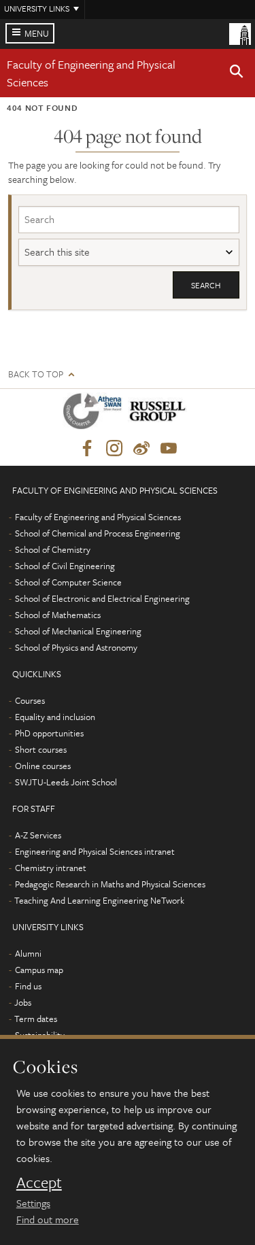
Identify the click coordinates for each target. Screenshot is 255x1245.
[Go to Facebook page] (87, 449)
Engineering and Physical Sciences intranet (95, 851)
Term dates (35, 1018)
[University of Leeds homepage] (240, 33)
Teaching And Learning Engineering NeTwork (99, 900)
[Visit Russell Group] (160, 413)
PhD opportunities (49, 733)
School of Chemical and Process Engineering (97, 533)
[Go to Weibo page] (141, 449)
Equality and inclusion (55, 716)
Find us (28, 986)
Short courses (41, 749)
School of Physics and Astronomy (76, 647)
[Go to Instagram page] (114, 449)
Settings (33, 1202)
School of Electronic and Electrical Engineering (102, 598)
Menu (36, 33)
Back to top (35, 374)
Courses (30, 700)
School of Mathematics (58, 614)
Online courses (43, 765)
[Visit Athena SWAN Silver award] (95, 413)
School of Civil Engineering (65, 566)
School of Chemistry (52, 549)
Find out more (47, 1219)
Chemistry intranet (50, 867)
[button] (236, 73)
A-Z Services (38, 835)
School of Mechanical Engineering (78, 631)
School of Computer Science (68, 582)
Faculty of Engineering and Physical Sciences (98, 517)
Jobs (22, 1002)
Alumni (28, 953)
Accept (39, 1182)
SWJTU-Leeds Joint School (66, 782)
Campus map (39, 969)
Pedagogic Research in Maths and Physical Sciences (110, 884)
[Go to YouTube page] (168, 449)
